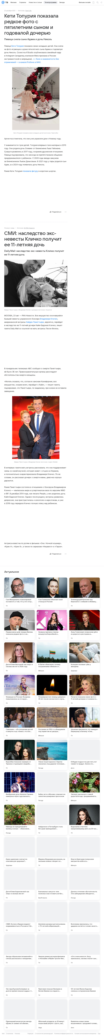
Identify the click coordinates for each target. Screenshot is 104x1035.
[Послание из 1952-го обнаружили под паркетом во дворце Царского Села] (52, 722)
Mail (3, 1033)
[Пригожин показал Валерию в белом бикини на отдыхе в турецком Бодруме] (52, 982)
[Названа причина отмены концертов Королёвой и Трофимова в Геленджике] (52, 625)
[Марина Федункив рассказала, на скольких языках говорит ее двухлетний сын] (52, 852)
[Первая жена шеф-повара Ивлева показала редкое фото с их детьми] (19, 625)
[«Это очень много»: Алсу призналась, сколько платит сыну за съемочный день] (84, 949)
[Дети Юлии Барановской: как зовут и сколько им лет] (19, 885)
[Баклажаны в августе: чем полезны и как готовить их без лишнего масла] (52, 885)
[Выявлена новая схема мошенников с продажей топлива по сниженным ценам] (84, 1014)
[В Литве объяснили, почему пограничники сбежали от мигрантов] (52, 657)
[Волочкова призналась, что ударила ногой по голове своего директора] (84, 917)
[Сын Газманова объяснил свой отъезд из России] (52, 593)
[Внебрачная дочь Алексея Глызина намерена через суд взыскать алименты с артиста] (19, 787)
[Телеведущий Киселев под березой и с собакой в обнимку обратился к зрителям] (84, 593)
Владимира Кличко (48, 319)
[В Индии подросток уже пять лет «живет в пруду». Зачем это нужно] (84, 755)
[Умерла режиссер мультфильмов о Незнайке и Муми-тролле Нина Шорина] (52, 949)
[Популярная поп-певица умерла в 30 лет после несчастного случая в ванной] (52, 690)
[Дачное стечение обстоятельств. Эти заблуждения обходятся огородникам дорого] (84, 885)
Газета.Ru (28, 10)
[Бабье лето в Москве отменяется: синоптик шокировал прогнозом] (52, 787)
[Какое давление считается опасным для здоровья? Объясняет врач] (19, 852)
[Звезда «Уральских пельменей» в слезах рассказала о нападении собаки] (19, 949)
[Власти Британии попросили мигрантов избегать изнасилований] (84, 852)
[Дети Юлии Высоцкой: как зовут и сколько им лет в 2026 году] (19, 657)
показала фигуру (30, 171)
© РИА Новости (29, 228)
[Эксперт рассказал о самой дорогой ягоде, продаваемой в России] (84, 787)
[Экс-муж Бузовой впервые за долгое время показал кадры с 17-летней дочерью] (19, 982)
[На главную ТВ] (6, 2)
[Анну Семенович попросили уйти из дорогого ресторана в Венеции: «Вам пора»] (84, 625)
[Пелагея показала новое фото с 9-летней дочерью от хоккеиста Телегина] (84, 690)
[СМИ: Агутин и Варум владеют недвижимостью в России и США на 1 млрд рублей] (19, 917)
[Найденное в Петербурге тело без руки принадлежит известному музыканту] (52, 820)
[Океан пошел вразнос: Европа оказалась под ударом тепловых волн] (52, 755)
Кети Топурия (17, 46)
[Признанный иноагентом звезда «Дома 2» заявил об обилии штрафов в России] (19, 1014)
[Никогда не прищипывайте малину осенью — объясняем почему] (19, 820)
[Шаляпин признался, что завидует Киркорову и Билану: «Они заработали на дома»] (84, 722)
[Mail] (3, 2)
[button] (35, 98)
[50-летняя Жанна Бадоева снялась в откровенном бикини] (84, 982)
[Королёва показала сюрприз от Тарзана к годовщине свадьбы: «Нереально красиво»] (19, 755)
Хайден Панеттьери (35, 322)
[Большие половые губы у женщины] (84, 657)
